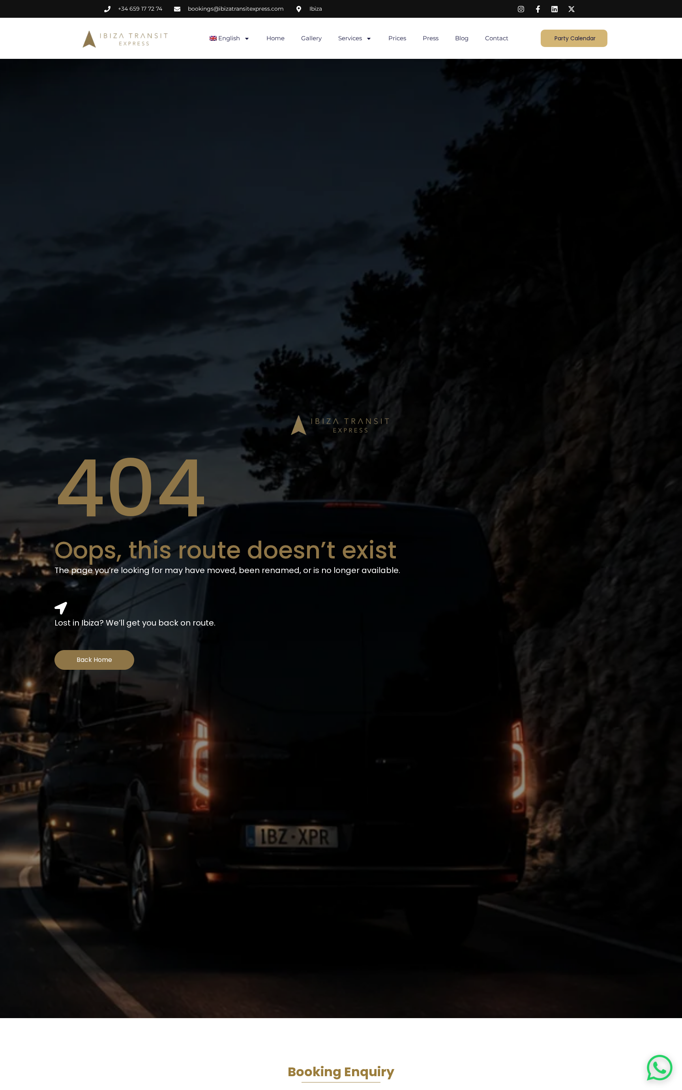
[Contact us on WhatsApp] (660, 1068)
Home (275, 38)
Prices (397, 38)
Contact (496, 38)
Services (350, 38)
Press (430, 38)
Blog (461, 38)
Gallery (311, 38)
